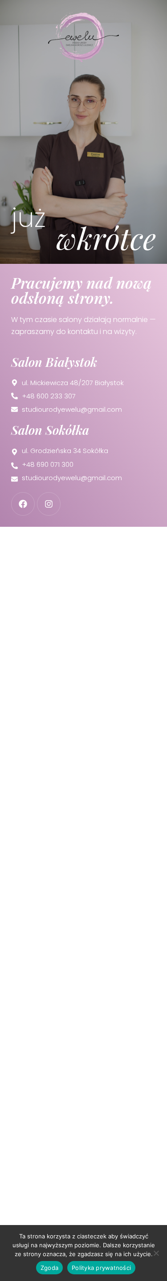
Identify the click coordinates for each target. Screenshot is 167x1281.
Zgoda (49, 1267)
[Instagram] (49, 504)
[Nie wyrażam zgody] (155, 1253)
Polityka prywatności (101, 1267)
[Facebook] (23, 504)
